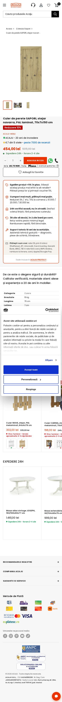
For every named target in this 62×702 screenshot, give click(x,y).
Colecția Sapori (23, 28)
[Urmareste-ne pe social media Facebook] (5, 636)
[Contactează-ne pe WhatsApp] (50, 160)
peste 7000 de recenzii (37, 142)
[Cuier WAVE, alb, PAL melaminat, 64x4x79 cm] (11, 444)
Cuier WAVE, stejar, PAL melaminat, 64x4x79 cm (19, 424)
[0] (56, 5)
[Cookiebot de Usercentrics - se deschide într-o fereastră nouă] (45, 310)
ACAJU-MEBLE (9, 134)
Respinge (31, 389)
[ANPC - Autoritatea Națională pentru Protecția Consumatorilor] (31, 649)
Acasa (9, 28)
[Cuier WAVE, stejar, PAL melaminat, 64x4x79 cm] (22, 444)
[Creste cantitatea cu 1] (20, 160)
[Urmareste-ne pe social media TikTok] (28, 636)
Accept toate (31, 369)
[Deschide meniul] (4, 5)
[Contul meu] (41, 5)
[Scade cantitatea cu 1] (5, 160)
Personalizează (29, 379)
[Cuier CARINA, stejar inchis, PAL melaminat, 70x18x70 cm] (49, 444)
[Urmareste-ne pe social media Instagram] (11, 636)
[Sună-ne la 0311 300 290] (56, 160)
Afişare (49, 360)
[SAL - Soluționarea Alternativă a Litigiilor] (31, 657)
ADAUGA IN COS (35, 160)
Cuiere (27, 293)
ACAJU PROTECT (38, 259)
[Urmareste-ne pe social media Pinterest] (16, 636)
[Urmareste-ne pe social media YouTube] (22, 636)
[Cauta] (55, 14)
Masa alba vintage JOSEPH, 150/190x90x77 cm (20, 511)
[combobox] (27, 14)
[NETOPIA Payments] (18, 616)
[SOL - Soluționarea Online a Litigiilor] (31, 666)
